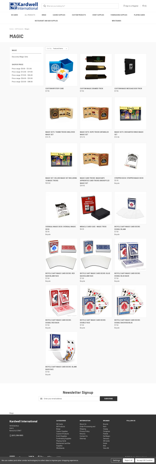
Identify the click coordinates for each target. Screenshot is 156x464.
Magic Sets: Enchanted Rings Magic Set (128, 133)
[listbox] (60, 48)
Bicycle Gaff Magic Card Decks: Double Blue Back (127, 274)
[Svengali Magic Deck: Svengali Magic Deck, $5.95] (61, 208)
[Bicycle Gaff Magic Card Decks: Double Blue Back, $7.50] (130, 254)
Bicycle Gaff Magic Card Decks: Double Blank (127, 228)
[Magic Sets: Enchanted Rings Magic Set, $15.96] (130, 113)
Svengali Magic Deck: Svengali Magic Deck (60, 228)
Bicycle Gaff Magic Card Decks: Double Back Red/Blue (127, 321)
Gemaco (106, 438)
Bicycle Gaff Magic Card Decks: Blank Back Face (61, 368)
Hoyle (105, 443)
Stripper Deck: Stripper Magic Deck (128, 178)
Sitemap (83, 438)
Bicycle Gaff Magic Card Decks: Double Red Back (58, 321)
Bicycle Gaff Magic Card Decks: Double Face (93, 321)
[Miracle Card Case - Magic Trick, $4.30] (96, 208)
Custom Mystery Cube (54, 88)
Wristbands (116, 21)
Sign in (127, 6)
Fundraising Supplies (119, 15)
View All (106, 448)
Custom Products (79, 15)
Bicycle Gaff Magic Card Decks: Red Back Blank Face (60, 274)
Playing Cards (139, 15)
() (145, 6)
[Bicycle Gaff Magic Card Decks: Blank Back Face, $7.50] (61, 348)
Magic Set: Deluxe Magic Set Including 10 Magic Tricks (61, 179)
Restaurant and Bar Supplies (46, 21)
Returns (82, 434)
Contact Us (84, 436)
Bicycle (105, 424)
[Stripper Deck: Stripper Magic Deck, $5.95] (130, 159)
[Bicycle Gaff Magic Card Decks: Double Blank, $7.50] (130, 208)
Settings (116, 460)
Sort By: (49, 48)
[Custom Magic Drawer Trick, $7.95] (96, 70)
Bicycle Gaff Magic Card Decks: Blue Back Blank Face (95, 274)
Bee (104, 446)
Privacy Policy (85, 431)
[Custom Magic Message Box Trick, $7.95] (130, 70)
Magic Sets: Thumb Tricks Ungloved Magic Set (60, 133)
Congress (106, 431)
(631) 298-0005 (17, 435)
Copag (105, 429)
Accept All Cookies (145, 460)
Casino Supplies (59, 15)
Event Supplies (98, 15)
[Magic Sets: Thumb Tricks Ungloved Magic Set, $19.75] (61, 113)
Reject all (128, 460)
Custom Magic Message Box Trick (128, 88)
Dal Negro (106, 436)
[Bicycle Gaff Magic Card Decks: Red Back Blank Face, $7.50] (61, 254)
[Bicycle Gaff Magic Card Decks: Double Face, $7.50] (96, 301)
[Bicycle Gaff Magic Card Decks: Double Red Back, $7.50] (61, 301)
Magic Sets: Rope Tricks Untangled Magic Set (94, 133)
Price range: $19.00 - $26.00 (22, 75)
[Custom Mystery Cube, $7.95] (61, 70)
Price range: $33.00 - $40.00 (22, 82)
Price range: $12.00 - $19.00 (22, 72)
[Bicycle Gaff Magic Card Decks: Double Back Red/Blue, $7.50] (130, 301)
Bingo (44, 15)
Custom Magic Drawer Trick (91, 88)
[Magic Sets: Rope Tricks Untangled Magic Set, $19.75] (96, 113)
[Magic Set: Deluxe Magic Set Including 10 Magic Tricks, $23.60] (61, 159)
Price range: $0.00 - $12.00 (22, 69)
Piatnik (105, 434)
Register (135, 6)
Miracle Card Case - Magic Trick (93, 227)
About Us (83, 424)
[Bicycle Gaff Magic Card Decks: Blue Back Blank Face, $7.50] (96, 254)
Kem (104, 426)
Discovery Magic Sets (20, 57)
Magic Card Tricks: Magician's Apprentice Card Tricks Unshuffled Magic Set (94, 180)
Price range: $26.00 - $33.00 (22, 78)
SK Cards (14, 15)
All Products (30, 15)
